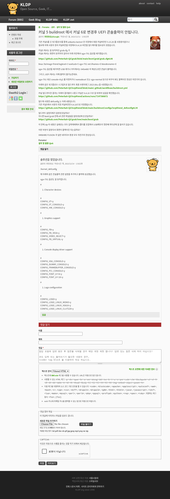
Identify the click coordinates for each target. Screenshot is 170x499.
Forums (45, 27)
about (142, 3)
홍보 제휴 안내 (27, 109)
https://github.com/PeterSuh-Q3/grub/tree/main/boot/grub (68, 119)
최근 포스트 (16, 42)
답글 (44, 314)
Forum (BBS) (16, 19)
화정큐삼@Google (51, 36)
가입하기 (15, 77)
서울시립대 (93, 478)
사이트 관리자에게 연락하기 (92, 486)
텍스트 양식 (47, 371)
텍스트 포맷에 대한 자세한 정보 (142, 369)
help (158, 3)
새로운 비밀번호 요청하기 (21, 81)
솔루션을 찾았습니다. (51, 159)
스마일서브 (93, 481)
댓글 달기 (44, 149)
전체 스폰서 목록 (73, 486)
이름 (40, 330)
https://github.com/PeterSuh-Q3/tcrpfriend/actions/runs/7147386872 (73, 96)
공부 (53, 27)
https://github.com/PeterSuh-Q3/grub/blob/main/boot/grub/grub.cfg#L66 (76, 58)
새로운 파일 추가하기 (48, 420)
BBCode (54, 375)
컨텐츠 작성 (16, 34)
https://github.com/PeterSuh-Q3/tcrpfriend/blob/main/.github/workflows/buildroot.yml (83, 87)
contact (150, 3)
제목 (40, 339)
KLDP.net (68, 19)
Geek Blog (35, 19)
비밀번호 (13, 69)
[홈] (13, 8)
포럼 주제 (18, 38)
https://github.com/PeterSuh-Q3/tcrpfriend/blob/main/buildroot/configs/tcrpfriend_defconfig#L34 (88, 107)
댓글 (41, 347)
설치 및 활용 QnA (63, 27)
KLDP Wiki (52, 19)
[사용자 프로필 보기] (155, 48)
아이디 (12, 60)
